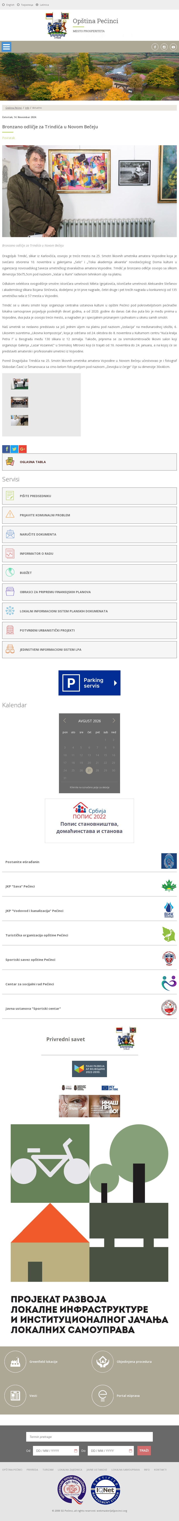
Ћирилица (27, 4)
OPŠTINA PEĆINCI (12, 1469)
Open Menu (6, 47)
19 (81, 763)
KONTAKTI (160, 1469)
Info (27, 107)
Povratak (8, 138)
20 (89, 763)
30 (113, 770)
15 (105, 755)
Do (83, 1451)
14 (97, 755)
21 (97, 763)
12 (81, 755)
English (10, 4)
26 (81, 770)
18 (73, 763)
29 (105, 770)
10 (65, 755)
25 (73, 770)
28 (97, 770)
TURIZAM (47, 1469)
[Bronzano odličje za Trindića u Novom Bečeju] (89, 237)
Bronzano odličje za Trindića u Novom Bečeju (50, 127)
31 (65, 778)
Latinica (44, 4)
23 (113, 763)
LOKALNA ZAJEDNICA (70, 1469)
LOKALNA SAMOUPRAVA (126, 1469)
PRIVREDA (32, 1469)
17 (65, 763)
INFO (147, 1469)
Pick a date (75, 1450)
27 (89, 770)
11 (73, 755)
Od (28, 1451)
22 (105, 763)
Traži (144, 1450)
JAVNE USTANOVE (96, 1469)
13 (89, 755)
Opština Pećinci (13, 107)
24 (65, 770)
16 (113, 755)
